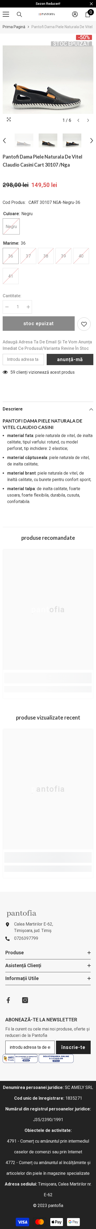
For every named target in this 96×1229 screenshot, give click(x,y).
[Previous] (78, 120)
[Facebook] (8, 1000)
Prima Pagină (14, 27)
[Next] (88, 120)
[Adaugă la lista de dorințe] (84, 324)
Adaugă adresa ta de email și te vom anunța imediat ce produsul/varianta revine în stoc (47, 345)
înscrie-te (73, 1047)
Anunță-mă (70, 359)
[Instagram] (25, 1000)
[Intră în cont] (74, 14)
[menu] (6, 14)
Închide (91, 4)
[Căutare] (19, 14)
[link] (48, 678)
